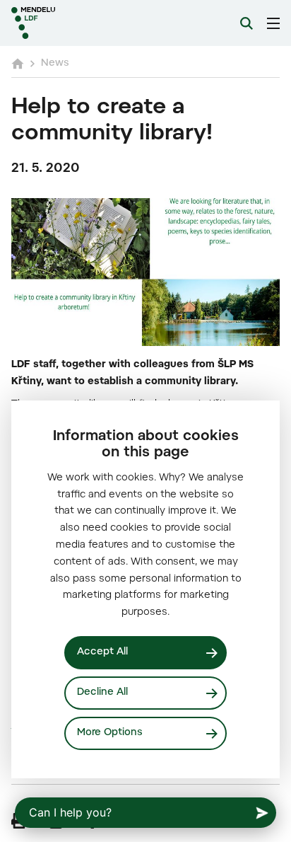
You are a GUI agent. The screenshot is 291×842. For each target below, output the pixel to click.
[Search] (246, 23)
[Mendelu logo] (82, 23)
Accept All (102, 652)
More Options (110, 733)
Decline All (102, 693)
